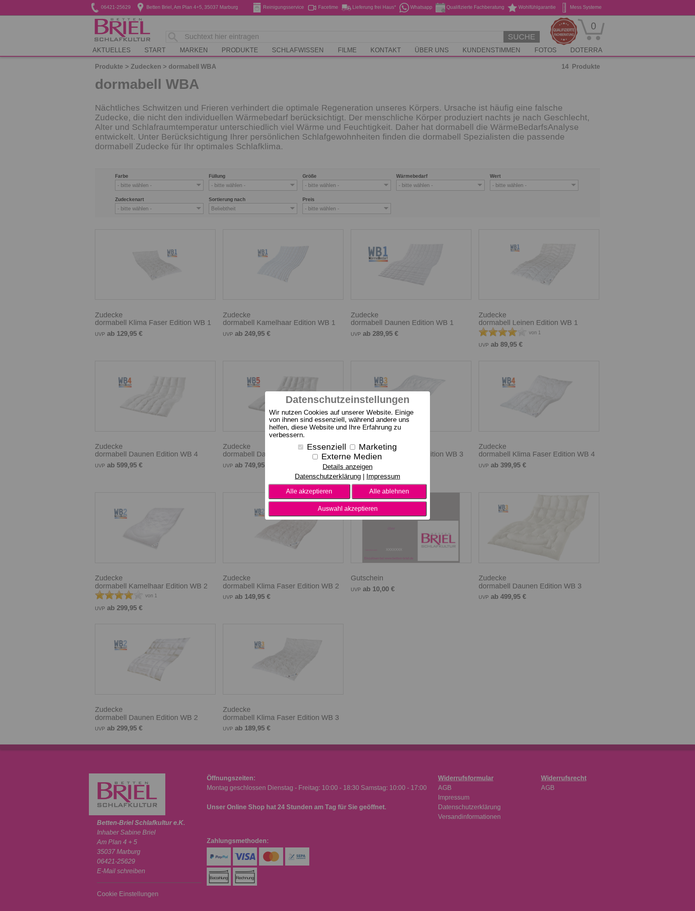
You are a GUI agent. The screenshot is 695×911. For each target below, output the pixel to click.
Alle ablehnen (389, 491)
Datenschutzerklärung (328, 476)
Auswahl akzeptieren (348, 508)
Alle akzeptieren (309, 491)
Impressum (383, 476)
